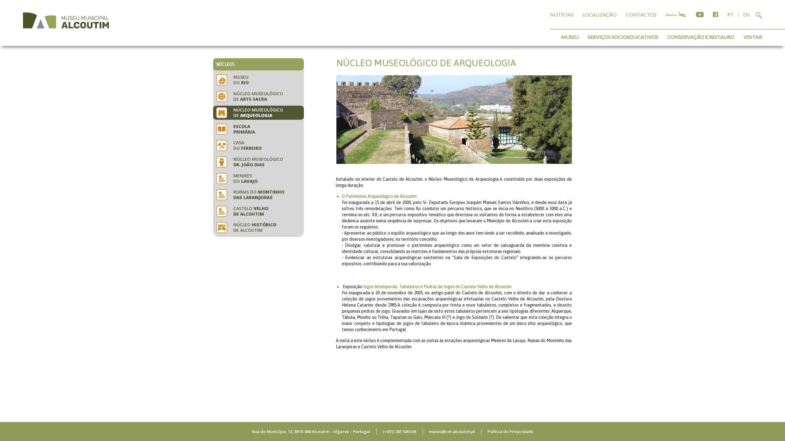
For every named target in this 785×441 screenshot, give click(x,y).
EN (746, 14)
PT (730, 14)
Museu (570, 37)
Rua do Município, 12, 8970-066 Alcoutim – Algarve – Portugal (311, 431)
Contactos (641, 14)
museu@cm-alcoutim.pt (452, 431)
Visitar (753, 37)
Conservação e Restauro (701, 37)
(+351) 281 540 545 (399, 431)
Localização (600, 14)
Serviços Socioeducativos (623, 37)
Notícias (561, 14)
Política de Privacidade (510, 431)
